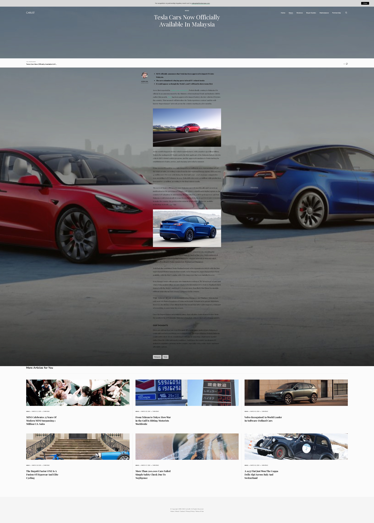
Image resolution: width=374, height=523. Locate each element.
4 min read (264, 465)
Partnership (336, 13)
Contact (182, 511)
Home (283, 13)
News (291, 13)
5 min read (45, 411)
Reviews (300, 13)
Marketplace (324, 13)
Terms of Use (200, 511)
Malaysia (157, 357)
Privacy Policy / (191, 511)
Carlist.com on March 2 (179, 90)
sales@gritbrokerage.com (201, 3)
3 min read (154, 411)
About (177, 511)
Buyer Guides (311, 13)
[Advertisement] (187, 43)
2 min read (264, 411)
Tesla (170, 97)
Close (365, 3)
